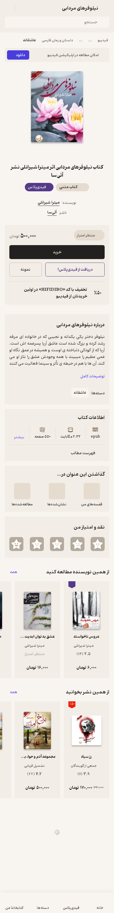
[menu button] (8, 8)
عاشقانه (29, 40)
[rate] (98, 544)
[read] (22, 491)
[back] (106, 8)
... (90, 40)
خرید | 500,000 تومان (30, 905)
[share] (43, 152)
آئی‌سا (52, 212)
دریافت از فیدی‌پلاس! (74, 270)
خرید (57, 252)
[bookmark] (71, 152)
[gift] (57, 152)
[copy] (14, 293)
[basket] (22, 8)
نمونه (25, 270)
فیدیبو (103, 40)
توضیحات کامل (92, 376)
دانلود (20, 55)
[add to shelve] (92, 491)
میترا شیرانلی (49, 202)
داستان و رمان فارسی (57, 40)
